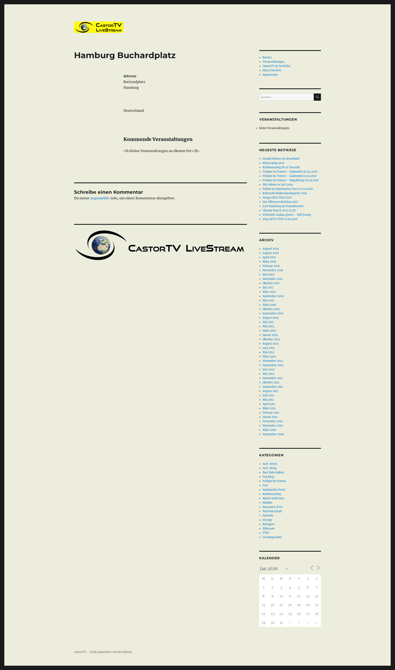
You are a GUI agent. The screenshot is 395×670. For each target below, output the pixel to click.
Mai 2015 (268, 326)
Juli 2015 (268, 322)
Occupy (267, 520)
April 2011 (269, 404)
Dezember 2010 (273, 421)
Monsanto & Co (273, 507)
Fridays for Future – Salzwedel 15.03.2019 (290, 176)
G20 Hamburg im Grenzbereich (283, 206)
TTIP (266, 533)
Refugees (268, 524)
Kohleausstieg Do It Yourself (281, 167)
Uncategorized (272, 537)
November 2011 (272, 378)
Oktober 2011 (271, 382)
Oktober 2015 (271, 309)
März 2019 (269, 261)
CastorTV (80, 652)
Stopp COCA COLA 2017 (277, 197)
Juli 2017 (268, 287)
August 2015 (271, 317)
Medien (267, 502)
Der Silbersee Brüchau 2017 (280, 202)
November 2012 (273, 361)
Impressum (270, 74)
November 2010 (273, 425)
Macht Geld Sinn (273, 498)
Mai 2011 (268, 399)
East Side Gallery (273, 472)
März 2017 (269, 292)
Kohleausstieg (272, 494)
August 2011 (270, 391)
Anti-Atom (270, 464)
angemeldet (100, 198)
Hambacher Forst (274, 489)
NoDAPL (268, 515)
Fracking (268, 477)
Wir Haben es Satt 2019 (278, 184)
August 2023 (271, 248)
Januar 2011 (270, 417)
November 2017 (273, 279)
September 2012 (273, 365)
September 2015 (273, 313)
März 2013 (269, 356)
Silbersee (268, 528)
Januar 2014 (270, 335)
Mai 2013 (268, 352)
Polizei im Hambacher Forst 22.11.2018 (288, 189)
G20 (265, 485)
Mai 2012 (268, 374)
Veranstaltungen (274, 61)
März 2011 (269, 408)
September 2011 (273, 387)
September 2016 (273, 296)
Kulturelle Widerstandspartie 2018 (285, 193)
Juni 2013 (268, 348)
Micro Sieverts (272, 70)
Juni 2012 (269, 369)
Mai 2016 (268, 300)
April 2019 (269, 257)
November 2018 (273, 270)
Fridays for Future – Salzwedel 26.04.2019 (290, 171)
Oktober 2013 (271, 339)
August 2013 (270, 343)
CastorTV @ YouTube (276, 66)
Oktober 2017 (271, 283)
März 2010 (269, 430)
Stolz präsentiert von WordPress (111, 652)
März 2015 (269, 330)
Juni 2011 (268, 395)
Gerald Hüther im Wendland (281, 158)
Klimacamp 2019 (273, 163)
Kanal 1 (267, 57)
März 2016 (269, 305)
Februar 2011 (271, 412)
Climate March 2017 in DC (279, 210)
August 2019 (271, 253)
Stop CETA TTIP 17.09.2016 (280, 219)
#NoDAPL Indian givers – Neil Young (287, 215)
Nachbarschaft (272, 511)
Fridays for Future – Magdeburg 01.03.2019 (291, 180)
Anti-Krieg (270, 468)
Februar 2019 (271, 266)
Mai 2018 (268, 274)
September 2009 (273, 434)
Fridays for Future (274, 481)
